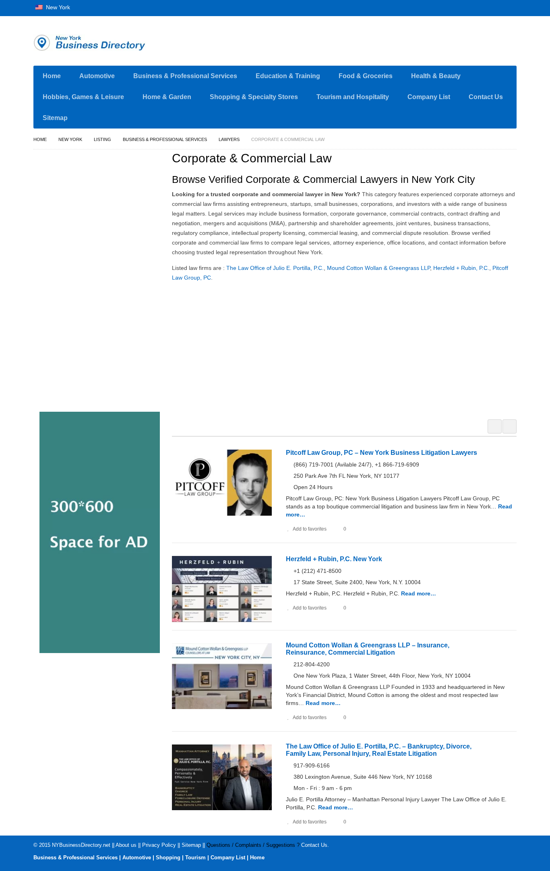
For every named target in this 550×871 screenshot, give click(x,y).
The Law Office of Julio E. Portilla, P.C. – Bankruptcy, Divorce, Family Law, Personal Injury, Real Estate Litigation (378, 750)
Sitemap (55, 117)
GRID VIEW (495, 426)
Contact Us (486, 96)
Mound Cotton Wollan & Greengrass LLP (378, 268)
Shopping (168, 857)
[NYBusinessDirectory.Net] (109, 42)
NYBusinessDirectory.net (81, 845)
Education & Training (288, 76)
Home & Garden (167, 96)
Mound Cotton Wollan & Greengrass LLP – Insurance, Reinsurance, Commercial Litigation (367, 649)
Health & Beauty (436, 76)
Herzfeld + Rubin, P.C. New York (334, 559)
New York (57, 7)
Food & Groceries (366, 76)
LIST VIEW (509, 426)
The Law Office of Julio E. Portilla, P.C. (275, 268)
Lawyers (229, 139)
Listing (102, 139)
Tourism (195, 857)
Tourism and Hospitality (352, 96)
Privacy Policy (159, 845)
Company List (428, 96)
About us (126, 845)
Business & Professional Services (185, 76)
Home (52, 76)
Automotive (97, 76)
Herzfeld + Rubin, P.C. (461, 268)
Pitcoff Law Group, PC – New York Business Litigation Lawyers (381, 452)
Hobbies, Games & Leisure (83, 96)
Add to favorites (310, 529)
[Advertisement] (348, 349)
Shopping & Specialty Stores (254, 96)
